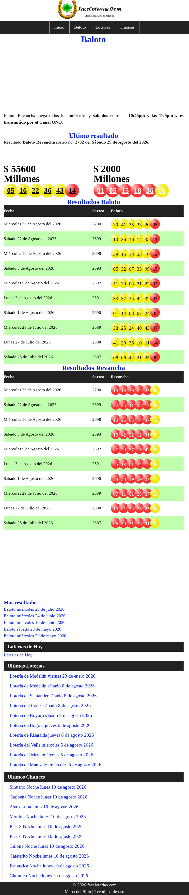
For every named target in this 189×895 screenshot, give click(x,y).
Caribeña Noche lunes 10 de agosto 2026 (48, 796)
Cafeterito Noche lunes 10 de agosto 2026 (49, 856)
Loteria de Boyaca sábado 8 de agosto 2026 (51, 715)
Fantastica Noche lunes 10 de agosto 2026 (49, 865)
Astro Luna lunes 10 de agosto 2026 (44, 806)
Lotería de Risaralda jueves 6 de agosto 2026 (52, 735)
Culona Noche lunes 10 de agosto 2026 (47, 846)
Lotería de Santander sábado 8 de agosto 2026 (53, 695)
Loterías (102, 27)
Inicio (59, 27)
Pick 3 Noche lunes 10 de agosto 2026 (46, 826)
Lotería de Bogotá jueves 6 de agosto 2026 (50, 725)
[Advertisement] (94, 77)
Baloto (80, 27)
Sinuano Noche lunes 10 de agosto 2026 (48, 787)
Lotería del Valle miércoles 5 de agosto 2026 (51, 745)
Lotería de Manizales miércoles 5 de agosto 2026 (55, 764)
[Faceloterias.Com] (94, 17)
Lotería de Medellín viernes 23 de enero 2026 (52, 676)
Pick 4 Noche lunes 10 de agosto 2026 (46, 836)
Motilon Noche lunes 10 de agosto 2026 (48, 816)
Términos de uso (109, 891)
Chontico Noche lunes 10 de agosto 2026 (49, 875)
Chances (127, 27)
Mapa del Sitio (78, 891)
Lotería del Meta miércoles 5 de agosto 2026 (51, 754)
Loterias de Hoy (18, 654)
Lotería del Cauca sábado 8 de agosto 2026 (50, 705)
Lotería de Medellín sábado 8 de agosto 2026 (52, 685)
